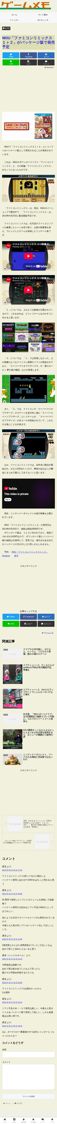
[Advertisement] (28, 89)
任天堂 (7, 28)
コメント (6, 1062)
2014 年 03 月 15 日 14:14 (12, 1002)
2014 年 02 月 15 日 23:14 (12, 959)
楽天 (16, 556)
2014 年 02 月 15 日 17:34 (12, 870)
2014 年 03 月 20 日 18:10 (12, 1026)
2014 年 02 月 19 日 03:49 (12, 983)
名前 (4, 1049)
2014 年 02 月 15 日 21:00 (12, 939)
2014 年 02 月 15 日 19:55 (12, 894)
